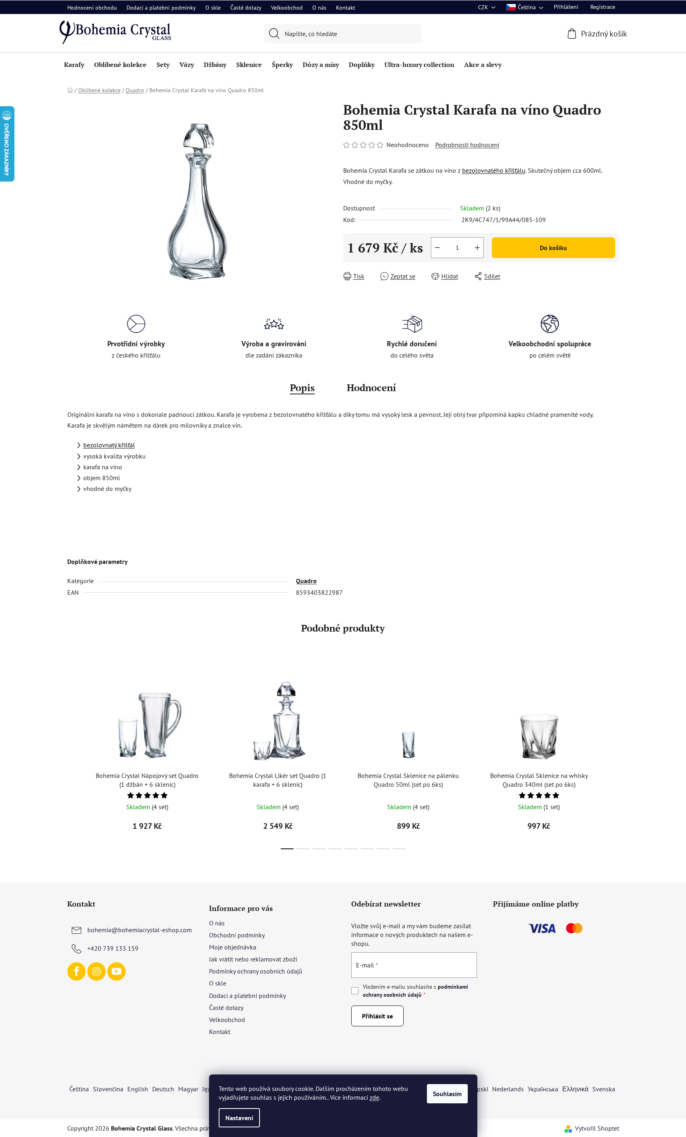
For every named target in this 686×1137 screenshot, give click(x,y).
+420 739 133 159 (113, 948)
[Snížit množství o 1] (437, 248)
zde (374, 1097)
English (137, 1089)
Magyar (188, 1089)
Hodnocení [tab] (371, 387)
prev (73, 759)
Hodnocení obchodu (92, 7)
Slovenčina (108, 1089)
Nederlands (508, 1089)
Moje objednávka (232, 947)
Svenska (603, 1089)
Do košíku (553, 248)
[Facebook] (76, 971)
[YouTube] (116, 971)
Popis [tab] (302, 387)
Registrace (602, 6)
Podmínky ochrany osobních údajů (255, 971)
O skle (213, 7)
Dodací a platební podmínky (161, 7)
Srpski (479, 1089)
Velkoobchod (287, 7)
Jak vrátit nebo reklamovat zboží (253, 959)
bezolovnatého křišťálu (493, 170)
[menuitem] (74, 64)
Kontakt (345, 7)
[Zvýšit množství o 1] (477, 248)
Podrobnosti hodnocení (467, 145)
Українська (543, 1089)
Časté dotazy (246, 7)
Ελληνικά (575, 1089)
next (612, 759)
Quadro (306, 581)
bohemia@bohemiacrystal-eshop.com (139, 930)
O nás (319, 7)
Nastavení (239, 1118)
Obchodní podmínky (237, 935)
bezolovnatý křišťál (109, 445)
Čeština (79, 1089)
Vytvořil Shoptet (597, 1128)
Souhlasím (447, 1094)
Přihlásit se (377, 1016)
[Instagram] (96, 971)
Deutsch (163, 1089)
